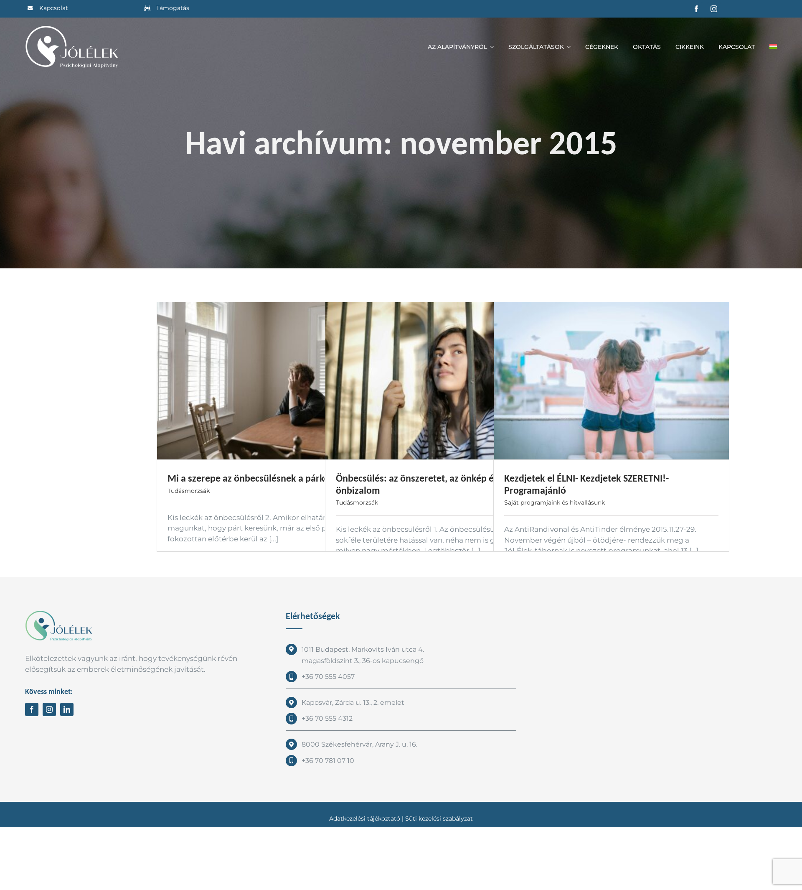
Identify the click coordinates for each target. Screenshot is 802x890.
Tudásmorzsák (189, 491)
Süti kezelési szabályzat (439, 818)
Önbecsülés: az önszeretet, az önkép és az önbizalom (422, 484)
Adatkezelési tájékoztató (364, 818)
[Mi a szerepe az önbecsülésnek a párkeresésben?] (274, 380)
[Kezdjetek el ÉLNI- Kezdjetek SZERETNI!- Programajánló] (611, 380)
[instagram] (714, 8)
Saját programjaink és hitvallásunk (554, 502)
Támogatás (172, 8)
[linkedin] (67, 709)
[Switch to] (773, 47)
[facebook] (696, 8)
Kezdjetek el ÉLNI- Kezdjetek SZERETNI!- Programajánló (586, 484)
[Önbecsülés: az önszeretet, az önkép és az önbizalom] (443, 380)
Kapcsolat (53, 8)
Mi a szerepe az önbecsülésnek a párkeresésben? (270, 478)
